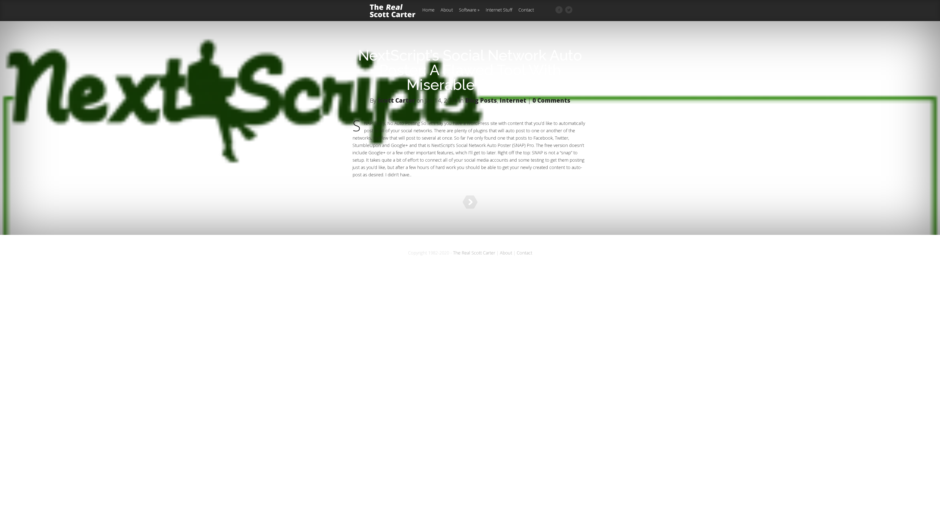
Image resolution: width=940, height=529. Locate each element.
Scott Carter (396, 100)
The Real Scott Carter (474, 253)
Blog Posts (481, 100)
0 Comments (551, 100)
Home (428, 10)
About (447, 10)
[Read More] (470, 202)
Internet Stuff (499, 10)
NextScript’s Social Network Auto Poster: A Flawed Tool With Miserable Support (470, 70)
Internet (513, 100)
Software (467, 10)
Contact (526, 10)
